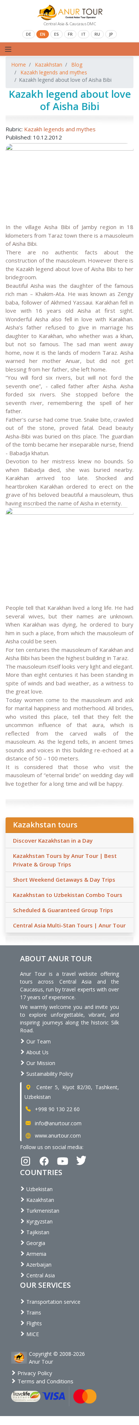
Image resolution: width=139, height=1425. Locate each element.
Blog (77, 64)
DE (28, 34)
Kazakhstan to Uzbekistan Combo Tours (67, 894)
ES (56, 34)
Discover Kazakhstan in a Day (53, 840)
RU (97, 34)
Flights (33, 1323)
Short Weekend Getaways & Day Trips (64, 879)
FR (70, 34)
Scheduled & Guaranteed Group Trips (63, 910)
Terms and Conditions (44, 1381)
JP (111, 34)
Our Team (38, 1041)
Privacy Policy (34, 1373)
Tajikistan (37, 1232)
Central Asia (40, 1275)
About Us (37, 1052)
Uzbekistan (39, 1189)
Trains (33, 1312)
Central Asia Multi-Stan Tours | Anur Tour (69, 925)
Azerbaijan (38, 1264)
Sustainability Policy (49, 1073)
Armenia (35, 1253)
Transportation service (52, 1301)
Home (18, 64)
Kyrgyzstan (39, 1221)
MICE (32, 1334)
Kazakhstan (48, 64)
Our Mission (40, 1063)
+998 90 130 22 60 (56, 1109)
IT (84, 34)
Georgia (35, 1243)
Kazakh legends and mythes (54, 72)
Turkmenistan (42, 1210)
